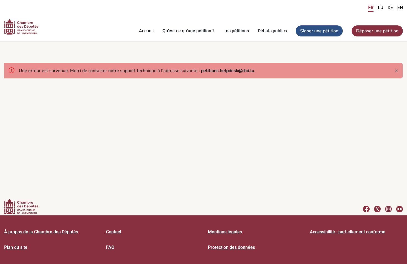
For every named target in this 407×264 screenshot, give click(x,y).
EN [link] (400, 7)
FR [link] (370, 7)
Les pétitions (236, 30)
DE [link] (390, 7)
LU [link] (380, 7)
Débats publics (272, 30)
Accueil (146, 30)
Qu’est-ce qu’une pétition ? (189, 30)
